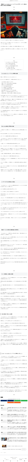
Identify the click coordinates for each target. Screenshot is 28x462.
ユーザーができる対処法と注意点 (10, 64)
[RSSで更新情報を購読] (14, 402)
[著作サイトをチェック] (7, 400)
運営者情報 (20, 459)
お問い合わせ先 (14, 458)
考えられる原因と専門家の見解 (10, 63)
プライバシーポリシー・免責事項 (23, 458)
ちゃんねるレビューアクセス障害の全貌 (11, 62)
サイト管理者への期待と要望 (10, 67)
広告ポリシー (7, 459)
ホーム (5, 458)
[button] (26, 240)
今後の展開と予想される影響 (11, 68)
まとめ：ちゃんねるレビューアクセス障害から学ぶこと (14, 69)
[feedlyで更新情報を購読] (20, 400)
